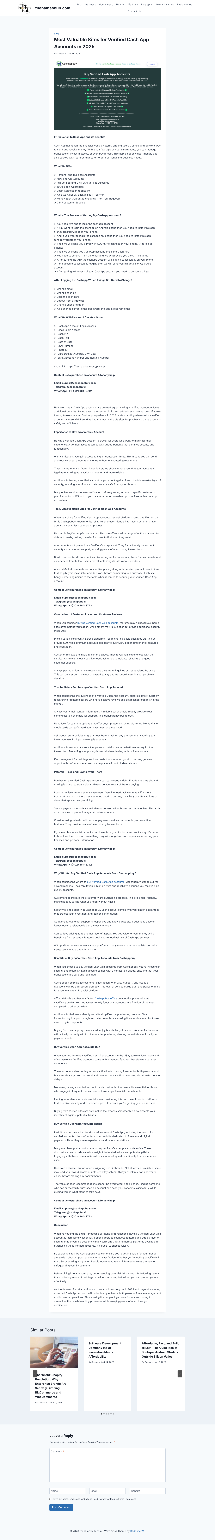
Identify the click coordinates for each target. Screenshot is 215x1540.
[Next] (180, 1373)
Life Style (132, 4)
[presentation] (54, 1352)
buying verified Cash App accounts (97, 622)
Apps (56, 34)
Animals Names (164, 4)
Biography (147, 4)
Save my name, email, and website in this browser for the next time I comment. (94, 1499)
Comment (57, 1451)
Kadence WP (137, 1531)
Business (90, 4)
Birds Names (184, 4)
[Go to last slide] (35, 1373)
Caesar (60, 53)
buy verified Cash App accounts (105, 881)
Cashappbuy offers (106, 998)
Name (54, 1490)
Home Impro (106, 4)
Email (94, 1490)
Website (135, 1490)
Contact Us (134, 11)
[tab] (101, 1414)
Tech (79, 4)
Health (120, 4)
